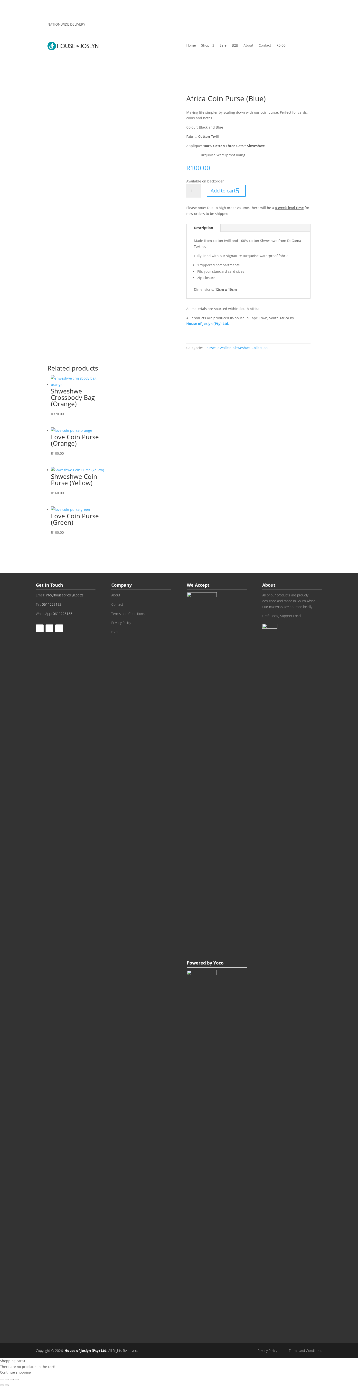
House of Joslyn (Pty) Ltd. (85, 1350)
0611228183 (51, 604)
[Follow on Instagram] (49, 628)
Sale (223, 46)
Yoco (218, 963)
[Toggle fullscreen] (7, 1379)
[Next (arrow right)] (7, 1385)
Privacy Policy (121, 622)
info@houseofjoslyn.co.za (64, 595)
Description (203, 227)
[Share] (12, 1379)
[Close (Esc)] (17, 1379)
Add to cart (223, 190)
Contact (265, 46)
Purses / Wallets (219, 347)
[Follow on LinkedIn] (59, 628)
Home (191, 46)
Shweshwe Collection (250, 347)
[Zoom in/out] (2, 1379)
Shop (205, 46)
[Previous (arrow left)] (2, 1385)
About (248, 46)
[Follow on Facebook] (40, 628)
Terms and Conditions (128, 613)
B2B (235, 46)
